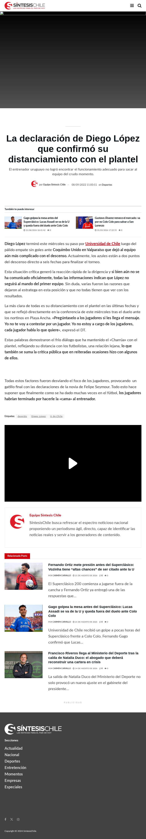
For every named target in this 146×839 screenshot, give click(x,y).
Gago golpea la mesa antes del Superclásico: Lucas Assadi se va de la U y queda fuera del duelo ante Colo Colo (46, 222)
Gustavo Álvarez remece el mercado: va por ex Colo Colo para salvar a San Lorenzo (117, 222)
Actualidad (13, 748)
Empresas (13, 781)
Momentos (14, 774)
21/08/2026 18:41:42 (35, 230)
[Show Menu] (132, 5)
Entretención (15, 768)
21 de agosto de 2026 (86, 576)
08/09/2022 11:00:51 (84, 185)
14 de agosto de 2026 (86, 668)
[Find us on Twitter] (11, 819)
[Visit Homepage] (25, 5)
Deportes (107, 185)
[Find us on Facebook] (5, 819)
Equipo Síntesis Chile (54, 185)
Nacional (12, 755)
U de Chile (56, 416)
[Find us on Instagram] (18, 819)
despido (22, 416)
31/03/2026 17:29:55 (107, 230)
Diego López (38, 416)
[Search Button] (139, 5)
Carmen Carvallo (62, 576)
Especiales (13, 787)
